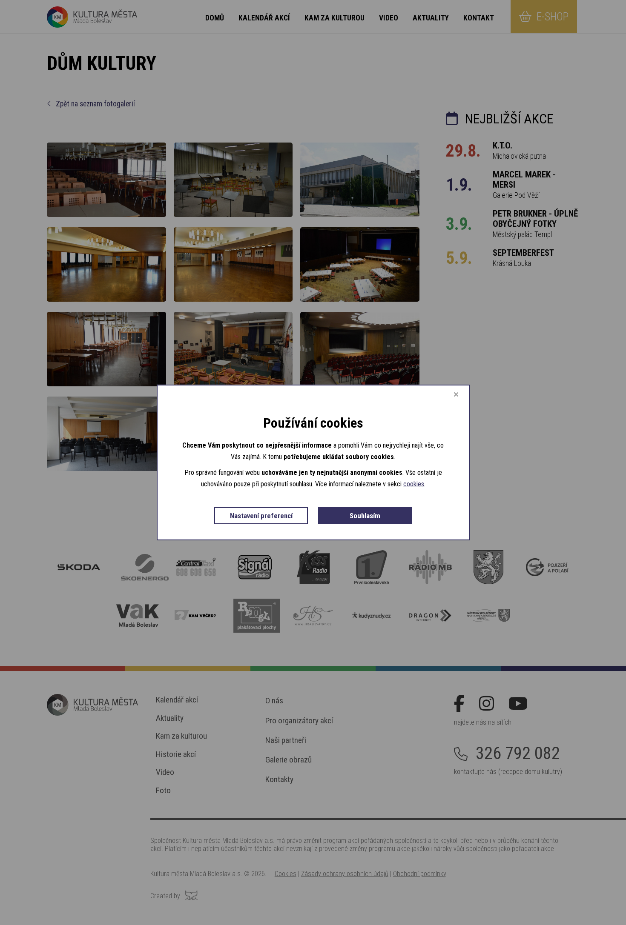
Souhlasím (365, 515)
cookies (413, 484)
